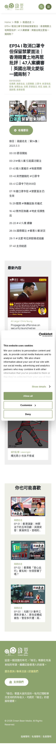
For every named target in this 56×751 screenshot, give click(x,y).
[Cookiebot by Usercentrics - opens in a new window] (39, 335)
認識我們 (33, 671)
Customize (26, 405)
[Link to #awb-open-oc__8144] (48, 7)
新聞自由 (18, 86)
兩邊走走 (20, 83)
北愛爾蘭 (30, 83)
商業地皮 (46, 83)
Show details (39, 386)
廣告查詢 (10, 671)
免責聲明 (47, 736)
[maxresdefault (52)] (28, 101)
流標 (26, 86)
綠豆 (40, 86)
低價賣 (12, 83)
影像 (11, 86)
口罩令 (38, 83)
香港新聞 (20, 89)
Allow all (28, 396)
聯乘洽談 (21, 671)
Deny (28, 414)
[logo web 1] (14, 4)
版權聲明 (25, 736)
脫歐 (45, 86)
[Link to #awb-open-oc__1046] (41, 7)
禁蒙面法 (33, 86)
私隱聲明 (36, 736)
